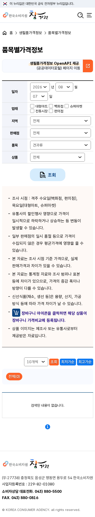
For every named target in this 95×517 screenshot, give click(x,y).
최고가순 (85, 362)
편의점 (58, 111)
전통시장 (41, 111)
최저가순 (67, 362)
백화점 (58, 106)
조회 (52, 175)
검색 (80, 15)
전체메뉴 (89, 15)
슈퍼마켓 (76, 106)
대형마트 (41, 106)
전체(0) (14, 376)
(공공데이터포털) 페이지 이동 (55, 66)
